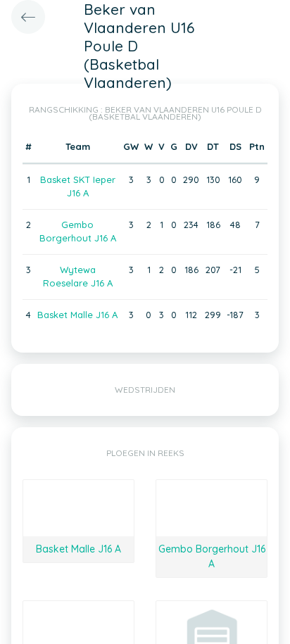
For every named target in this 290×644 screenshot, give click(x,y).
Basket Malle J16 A (77, 314)
